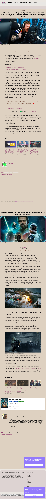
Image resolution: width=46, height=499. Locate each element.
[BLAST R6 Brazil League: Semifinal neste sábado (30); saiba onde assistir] (10, 144)
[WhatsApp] (23, 52)
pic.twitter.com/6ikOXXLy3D (14, 108)
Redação (11, 163)
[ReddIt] (28, 52)
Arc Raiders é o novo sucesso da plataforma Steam (15, 67)
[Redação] (4, 164)
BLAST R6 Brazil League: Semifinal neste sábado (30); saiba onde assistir (9, 150)
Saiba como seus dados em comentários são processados (24, 201)
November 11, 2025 (31, 111)
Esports (23, 10)
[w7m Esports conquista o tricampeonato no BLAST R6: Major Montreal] (35, 144)
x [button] (44, 487)
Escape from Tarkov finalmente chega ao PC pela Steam (16, 69)
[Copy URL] (31, 52)
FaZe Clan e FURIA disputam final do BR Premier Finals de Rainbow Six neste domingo (22, 151)
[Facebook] (15, 52)
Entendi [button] (34, 495)
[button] (44, 3)
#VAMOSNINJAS (22, 107)
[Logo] (4, 3)
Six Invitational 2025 (28, 121)
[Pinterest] (20, 52)
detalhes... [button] (27, 492)
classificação (36, 58)
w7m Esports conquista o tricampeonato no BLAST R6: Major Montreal (34, 151)
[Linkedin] (25, 52)
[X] (18, 52)
